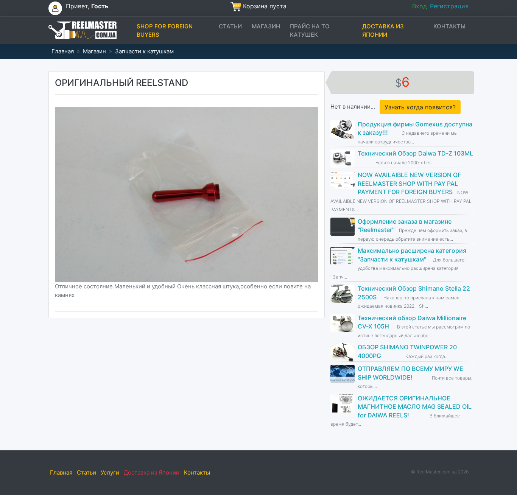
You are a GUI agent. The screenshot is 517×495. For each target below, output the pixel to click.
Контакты (449, 26)
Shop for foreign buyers (165, 31)
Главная (62, 51)
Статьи (230, 26)
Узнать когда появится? (420, 107)
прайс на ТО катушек (310, 31)
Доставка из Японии (383, 31)
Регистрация (449, 6)
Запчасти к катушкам (144, 51)
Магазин (266, 26)
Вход (419, 6)
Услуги (110, 472)
